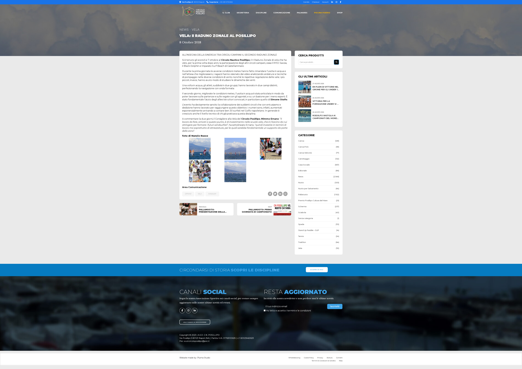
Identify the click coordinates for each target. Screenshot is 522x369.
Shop (340, 13)
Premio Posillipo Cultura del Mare (312, 200)
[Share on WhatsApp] (285, 194)
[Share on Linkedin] (280, 194)
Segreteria (243, 13)
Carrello (306, 2)
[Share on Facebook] (270, 194)
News (184, 29)
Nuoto (301, 182)
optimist (188, 194)
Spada (301, 224)
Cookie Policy (309, 358)
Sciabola (302, 212)
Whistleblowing (294, 358)
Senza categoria (305, 218)
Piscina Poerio (322, 13)
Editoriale (302, 170)
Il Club (226, 13)
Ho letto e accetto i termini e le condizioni (288, 310)
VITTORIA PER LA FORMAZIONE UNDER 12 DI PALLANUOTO (326, 104)
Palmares (302, 13)
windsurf (212, 194)
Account (325, 2)
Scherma (302, 206)
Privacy (320, 358)
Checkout (315, 2)
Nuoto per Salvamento (308, 188)
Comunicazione (281, 13)
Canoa (301, 141)
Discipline (261, 13)
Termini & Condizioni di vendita (323, 361)
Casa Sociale (304, 165)
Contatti (339, 358)
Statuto (330, 358)
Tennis (301, 236)
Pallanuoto (303, 194)
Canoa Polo (303, 147)
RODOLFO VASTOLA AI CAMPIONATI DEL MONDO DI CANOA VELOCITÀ (326, 118)
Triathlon (302, 242)
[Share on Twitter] (275, 194)
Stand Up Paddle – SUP (308, 230)
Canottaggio (304, 159)
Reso (341, 361)
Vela (195, 29)
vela (200, 194)
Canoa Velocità (305, 153)
